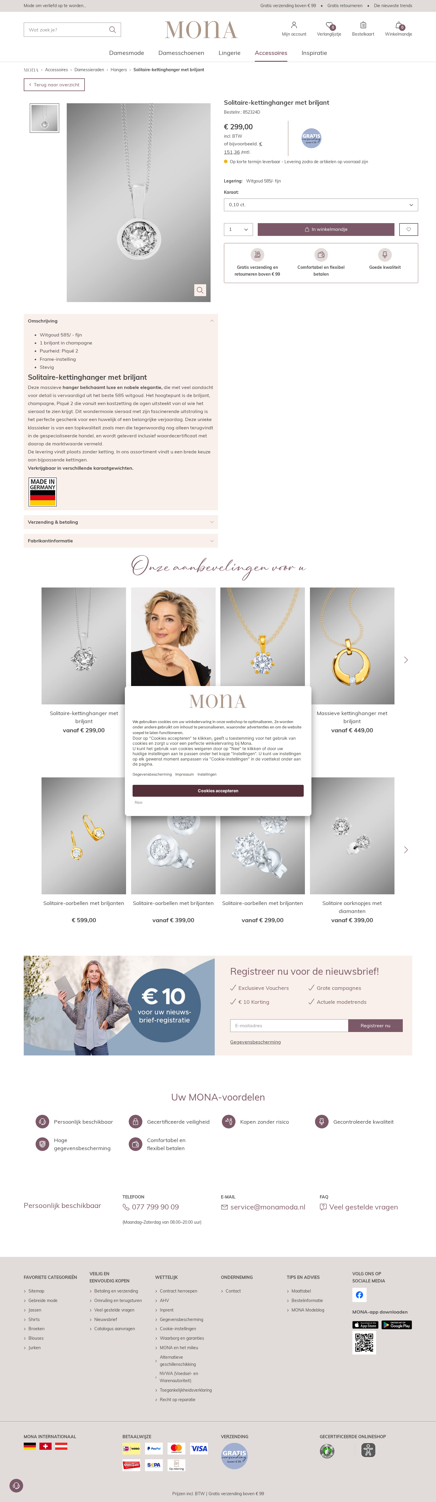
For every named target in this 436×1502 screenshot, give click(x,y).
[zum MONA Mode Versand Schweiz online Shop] (45, 1446)
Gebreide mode (43, 1300)
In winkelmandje (330, 229)
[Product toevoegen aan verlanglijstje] (408, 229)
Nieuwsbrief (105, 1319)
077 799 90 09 (155, 1206)
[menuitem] (126, 54)
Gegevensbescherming (255, 1042)
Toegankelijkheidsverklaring (186, 1390)
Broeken (36, 1328)
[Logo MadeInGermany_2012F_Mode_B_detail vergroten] (43, 492)
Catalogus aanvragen (114, 1328)
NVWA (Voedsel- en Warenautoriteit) (179, 1377)
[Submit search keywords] (112, 30)
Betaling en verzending (116, 1291)
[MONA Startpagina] (201, 29)
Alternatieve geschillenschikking (178, 1361)
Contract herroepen (178, 1291)
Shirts (34, 1319)
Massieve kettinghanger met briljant (352, 717)
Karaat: (231, 192)
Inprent (167, 1310)
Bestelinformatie (307, 1300)
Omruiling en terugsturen (118, 1300)
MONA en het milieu (179, 1347)
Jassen (34, 1310)
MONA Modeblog (308, 1310)
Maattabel (301, 1291)
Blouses (36, 1338)
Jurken (34, 1347)
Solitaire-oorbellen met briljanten (83, 903)
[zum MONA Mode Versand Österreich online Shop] (61, 1446)
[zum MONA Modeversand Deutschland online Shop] (30, 1446)
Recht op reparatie (177, 1399)
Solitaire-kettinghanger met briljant (84, 717)
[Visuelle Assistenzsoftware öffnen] (365, 1450)
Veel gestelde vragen (363, 1206)
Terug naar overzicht (56, 85)
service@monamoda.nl (267, 1206)
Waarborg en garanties (182, 1338)
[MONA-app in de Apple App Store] (365, 1325)
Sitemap (36, 1291)
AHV (164, 1300)
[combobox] (72, 30)
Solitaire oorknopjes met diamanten (352, 907)
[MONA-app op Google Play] (396, 1325)
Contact (233, 1291)
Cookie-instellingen (178, 1328)
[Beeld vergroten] (200, 290)
